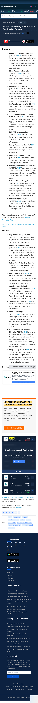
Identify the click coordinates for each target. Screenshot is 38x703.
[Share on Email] (15, 512)
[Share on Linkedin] (3, 512)
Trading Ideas (12, 522)
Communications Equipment (24, 522)
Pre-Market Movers (27, 525)
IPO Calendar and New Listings (17, 606)
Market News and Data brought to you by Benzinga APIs (18, 497)
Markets (23, 520)
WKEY (19, 168)
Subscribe (12, 676)
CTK (33, 104)
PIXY (29, 301)
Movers (28, 520)
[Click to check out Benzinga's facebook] (7, 544)
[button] (31, 6)
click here (19, 508)
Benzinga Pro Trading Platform (16, 624)
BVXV (19, 55)
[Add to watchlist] (33, 439)
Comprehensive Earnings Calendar (18, 596)
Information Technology (14, 525)
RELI (18, 183)
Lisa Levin (8, 33)
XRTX (19, 134)
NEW (27, 273)
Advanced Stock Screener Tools (17, 591)
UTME (19, 265)
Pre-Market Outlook (13, 520)
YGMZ (25, 332)
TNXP (23, 117)
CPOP (19, 237)
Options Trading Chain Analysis (17, 593)
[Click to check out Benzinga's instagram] (12, 544)
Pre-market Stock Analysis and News (18, 646)
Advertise (10, 578)
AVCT (33, 288)
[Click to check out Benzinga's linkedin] (16, 544)
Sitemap (29, 689)
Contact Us (10, 581)
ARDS (19, 89)
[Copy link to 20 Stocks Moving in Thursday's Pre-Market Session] (19, 512)
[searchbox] (20, 16)
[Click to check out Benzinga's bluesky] (7, 548)
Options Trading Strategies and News (18, 626)
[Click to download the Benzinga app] (13, 554)
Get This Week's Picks (14, 428)
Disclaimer (9, 689)
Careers (9, 575)
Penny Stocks (17, 517)
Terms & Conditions (19, 684)
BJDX (19, 201)
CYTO (19, 247)
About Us (10, 572)
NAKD (19, 158)
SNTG (19, 314)
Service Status (19, 689)
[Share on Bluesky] (12, 512)
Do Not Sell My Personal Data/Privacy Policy (19, 686)
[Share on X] (6, 512)
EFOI (33, 145)
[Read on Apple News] (28, 41)
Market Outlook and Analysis (16, 609)
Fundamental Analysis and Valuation (18, 638)
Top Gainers (11, 528)
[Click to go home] (10, 6)
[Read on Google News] (14, 41)
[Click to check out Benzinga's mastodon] (12, 548)
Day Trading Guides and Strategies (18, 641)
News (10, 517)
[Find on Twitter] (28, 33)
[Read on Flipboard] (6, 41)
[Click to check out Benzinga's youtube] (24, 544)
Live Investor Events (13, 644)
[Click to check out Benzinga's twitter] (20, 544)
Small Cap (25, 517)
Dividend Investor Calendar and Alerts (19, 599)
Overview (19, 471)
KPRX (19, 73)
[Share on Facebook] (9, 512)
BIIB (27, 350)
